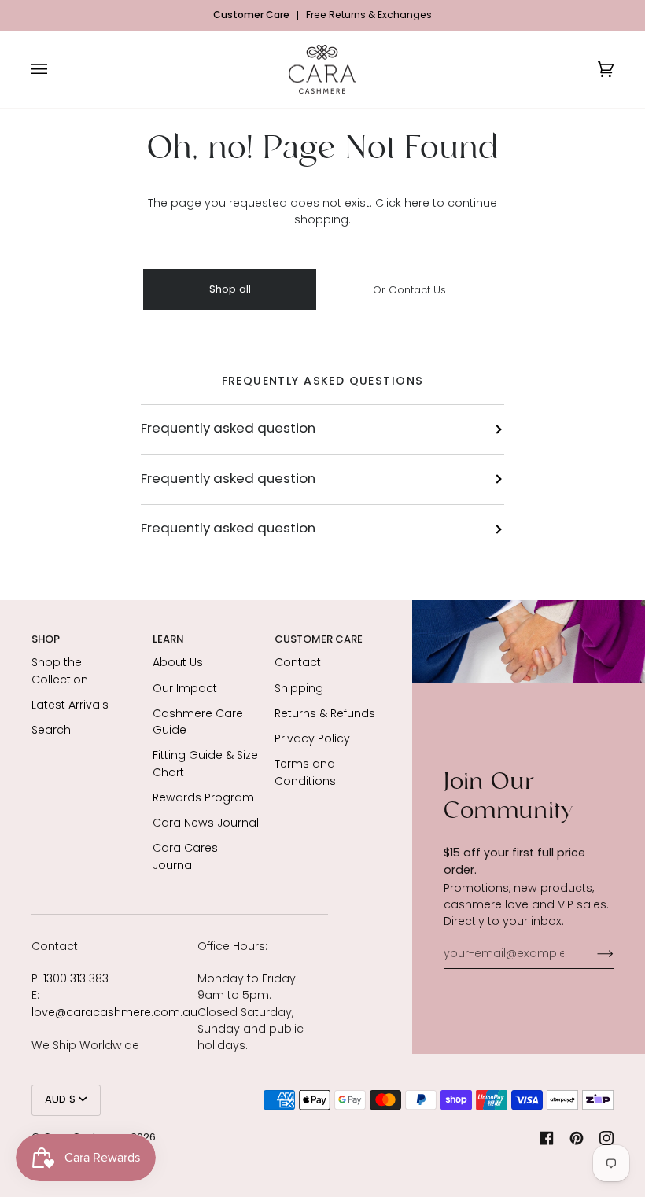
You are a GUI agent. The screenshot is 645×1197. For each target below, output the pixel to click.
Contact (298, 662)
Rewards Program (203, 797)
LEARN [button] (168, 639)
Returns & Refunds (325, 713)
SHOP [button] (45, 639)
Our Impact (185, 688)
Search (51, 730)
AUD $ (60, 1100)
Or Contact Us (409, 289)
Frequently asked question (228, 429)
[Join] (593, 953)
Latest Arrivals (70, 705)
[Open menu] (55, 70)
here (416, 203)
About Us (178, 662)
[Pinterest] (576, 1138)
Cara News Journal (206, 823)
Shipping (299, 688)
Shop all (230, 290)
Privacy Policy (312, 738)
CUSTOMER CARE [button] (319, 639)
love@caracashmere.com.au (114, 1012)
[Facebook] (547, 1138)
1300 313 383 (76, 978)
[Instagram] (606, 1138)
